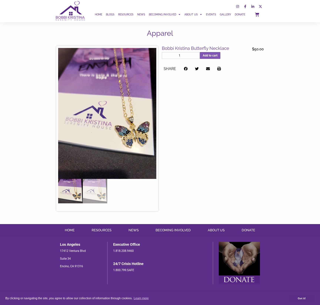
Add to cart (210, 55)
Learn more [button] (141, 298)
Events (211, 14)
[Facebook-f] (245, 6)
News (141, 14)
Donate (240, 14)
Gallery (225, 14)
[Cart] (257, 14)
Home (98, 14)
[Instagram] (237, 6)
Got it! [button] (302, 298)
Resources (126, 14)
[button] (185, 68)
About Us (191, 14)
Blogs (110, 14)
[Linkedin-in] (252, 6)
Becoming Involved (162, 14)
